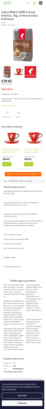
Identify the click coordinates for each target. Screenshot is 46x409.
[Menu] (40, 3)
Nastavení (22, 395)
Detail (6, 164)
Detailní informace (7, 105)
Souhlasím (22, 403)
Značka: (8, 25)
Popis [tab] (5, 181)
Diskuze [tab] (29, 181)
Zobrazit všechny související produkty (23, 174)
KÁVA (15, 363)
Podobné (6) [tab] (13, 181)
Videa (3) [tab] (22, 181)
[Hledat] (28, 3)
